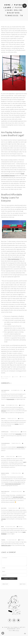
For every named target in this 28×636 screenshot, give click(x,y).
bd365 (2, 526)
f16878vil (3, 539)
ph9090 (2, 405)
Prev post (5, 584)
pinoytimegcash (5, 491)
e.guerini (16, 376)
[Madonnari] (7, 6)
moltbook (3, 508)
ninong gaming (5, 473)
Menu (24, 6)
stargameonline (5, 443)
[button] (3, 633)
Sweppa (17, 630)
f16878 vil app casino (6, 545)
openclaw (3, 519)
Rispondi (3, 392)
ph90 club (3, 410)
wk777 (2, 456)
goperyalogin (4, 431)
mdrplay (3, 418)
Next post (23, 584)
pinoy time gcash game (18, 497)
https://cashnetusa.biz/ (13, 259)
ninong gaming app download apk (12, 483)
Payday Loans (4, 378)
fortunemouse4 (5, 390)
